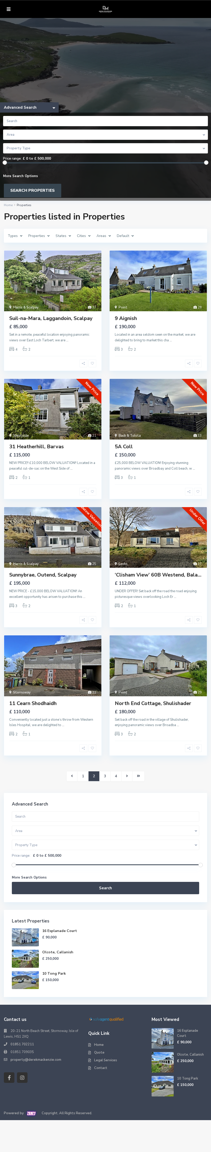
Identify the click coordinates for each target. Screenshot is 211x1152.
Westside (21, 435)
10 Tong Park (54, 973)
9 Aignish (126, 318)
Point (123, 307)
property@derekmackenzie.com (36, 1059)
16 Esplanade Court (59, 930)
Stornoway (22, 692)
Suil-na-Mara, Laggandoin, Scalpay (51, 318)
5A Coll (124, 446)
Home (99, 1045)
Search (105, 888)
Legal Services (105, 1060)
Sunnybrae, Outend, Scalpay (43, 574)
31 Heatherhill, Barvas (36, 446)
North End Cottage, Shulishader (153, 703)
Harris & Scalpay (26, 307)
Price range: (12, 158)
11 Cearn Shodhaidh (33, 703)
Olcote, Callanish (57, 952)
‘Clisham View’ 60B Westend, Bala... (158, 574)
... (67, 340)
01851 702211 (22, 1044)
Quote (99, 1052)
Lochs (123, 564)
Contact (100, 1068)
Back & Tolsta (130, 435)
